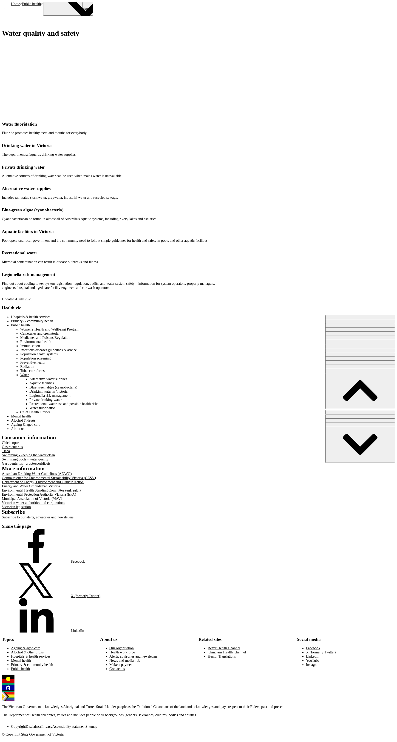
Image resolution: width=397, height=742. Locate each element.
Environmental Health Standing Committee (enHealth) (41, 490)
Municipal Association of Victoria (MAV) (32, 498)
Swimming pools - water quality (25, 459)
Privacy (46, 726)
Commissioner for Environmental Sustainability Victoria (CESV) (49, 478)
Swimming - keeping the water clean (28, 455)
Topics (8, 639)
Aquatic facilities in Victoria (28, 231)
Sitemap (91, 726)
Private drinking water (23, 167)
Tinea (6, 451)
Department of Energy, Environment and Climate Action (43, 482)
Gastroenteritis (12, 447)
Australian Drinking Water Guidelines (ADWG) (37, 474)
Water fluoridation (19, 124)
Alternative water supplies (26, 188)
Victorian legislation (16, 507)
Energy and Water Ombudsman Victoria (31, 486)
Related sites (209, 639)
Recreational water (19, 252)
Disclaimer (33, 726)
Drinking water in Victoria (27, 145)
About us (108, 639)
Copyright (18, 726)
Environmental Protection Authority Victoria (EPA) (39, 494)
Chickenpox (11, 443)
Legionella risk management (28, 274)
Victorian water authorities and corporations (33, 503)
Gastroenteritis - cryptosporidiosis (26, 463)
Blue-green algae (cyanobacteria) (32, 209)
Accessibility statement (68, 726)
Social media (309, 639)
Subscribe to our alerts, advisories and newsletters (38, 517)
